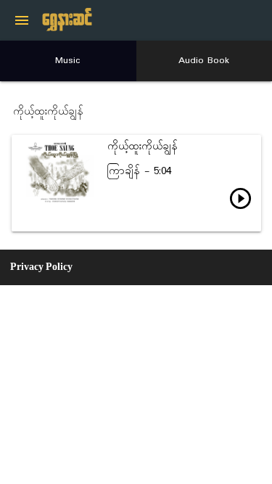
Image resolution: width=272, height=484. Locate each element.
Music (68, 60)
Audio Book (203, 60)
